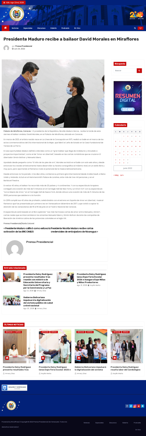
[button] (135, 28)
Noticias (15, 28)
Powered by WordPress (11, 422)
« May (116, 175)
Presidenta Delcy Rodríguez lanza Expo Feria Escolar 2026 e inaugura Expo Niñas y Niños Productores (91, 278)
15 (123, 146)
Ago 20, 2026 (28, 308)
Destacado (9, 332)
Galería (53, 28)
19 (139, 146)
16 (127, 146)
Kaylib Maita (95, 285)
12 (139, 141)
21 (119, 153)
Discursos (41, 28)
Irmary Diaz (41, 291)
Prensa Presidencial (23, 46)
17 (131, 146)
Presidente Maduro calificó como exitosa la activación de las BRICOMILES (27, 230)
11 (135, 141)
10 (132, 141)
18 (135, 146)
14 (119, 146)
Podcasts (65, 28)
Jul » (122, 175)
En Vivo (77, 28)
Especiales (28, 28)
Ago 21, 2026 (28, 291)
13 (115, 146)
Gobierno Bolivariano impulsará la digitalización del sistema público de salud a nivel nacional (38, 301)
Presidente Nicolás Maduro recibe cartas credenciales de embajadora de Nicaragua (74, 230)
